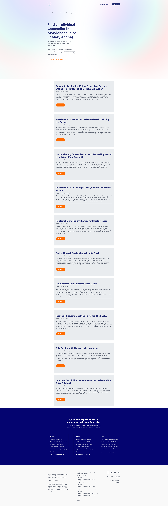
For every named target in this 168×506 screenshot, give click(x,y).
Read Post (60, 105)
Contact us (116, 4)
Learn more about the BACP (56, 454)
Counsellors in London (54, 13)
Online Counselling (69, 51)
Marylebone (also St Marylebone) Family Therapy (87, 493)
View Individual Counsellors (56, 59)
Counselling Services (104, 4)
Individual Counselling (66, 13)
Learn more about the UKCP (82, 454)
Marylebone (76, 13)
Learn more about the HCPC (108, 452)
